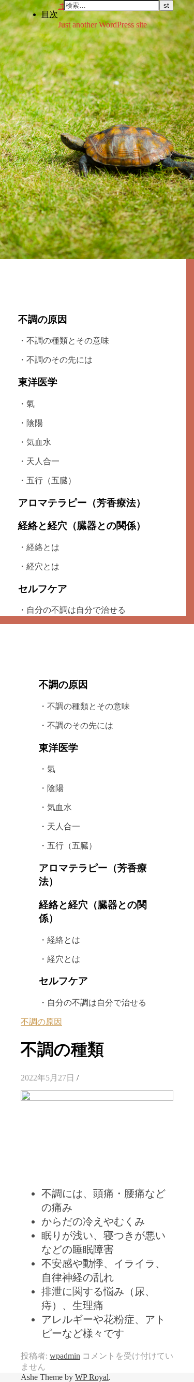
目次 (49, 14)
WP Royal (92, 1377)
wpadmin (65, 1355)
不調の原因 (41, 1021)
